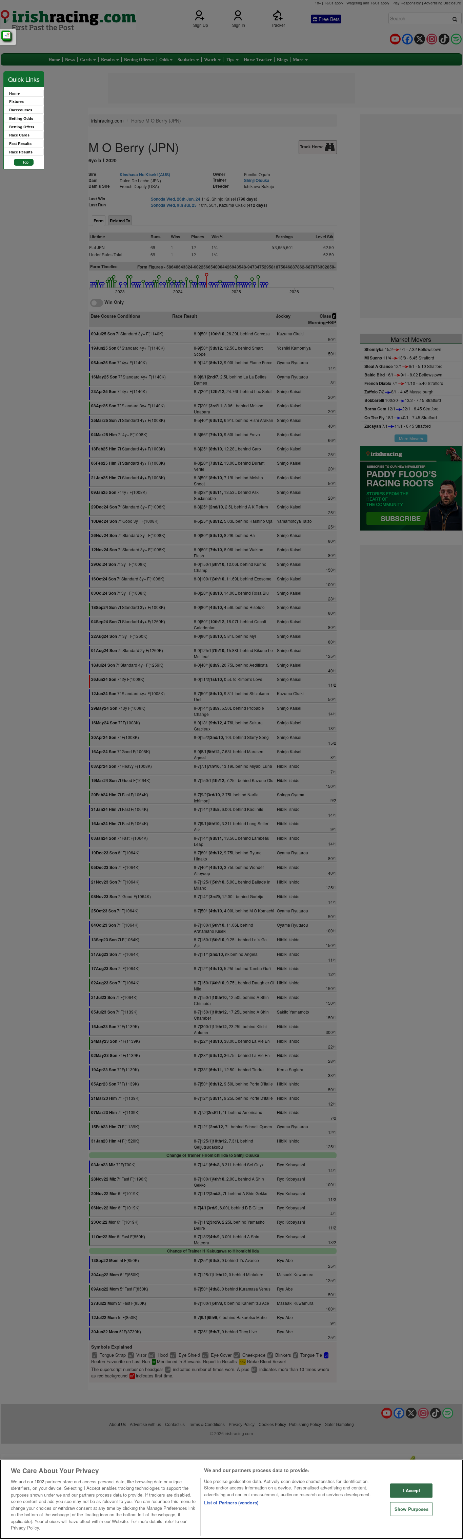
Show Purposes (411, 1509)
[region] (231, 1499)
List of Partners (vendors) (231, 1502)
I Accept (411, 1490)
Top (25, 162)
